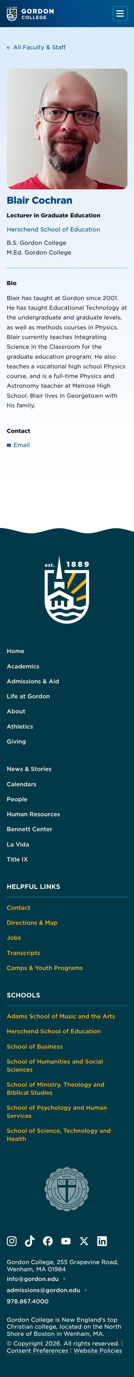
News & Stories (29, 769)
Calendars (21, 784)
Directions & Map (32, 923)
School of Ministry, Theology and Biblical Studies (56, 1089)
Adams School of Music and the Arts (61, 1016)
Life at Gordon (28, 696)
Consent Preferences (37, 1351)
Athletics (20, 727)
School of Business (35, 1047)
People (17, 799)
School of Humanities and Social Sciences (55, 1066)
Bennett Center (29, 829)
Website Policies (98, 1351)
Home (15, 651)
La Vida (18, 844)
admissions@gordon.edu (43, 1290)
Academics (23, 666)
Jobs (14, 938)
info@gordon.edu (33, 1279)
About (16, 711)
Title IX (17, 859)
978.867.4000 (28, 1301)
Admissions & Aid (33, 681)
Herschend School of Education (53, 229)
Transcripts (23, 953)
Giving (16, 742)
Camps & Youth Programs (45, 968)
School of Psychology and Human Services (57, 1112)
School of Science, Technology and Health (59, 1135)
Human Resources (33, 814)
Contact (19, 908)
